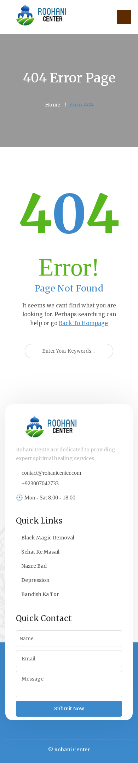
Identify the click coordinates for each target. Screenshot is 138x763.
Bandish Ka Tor (40, 594)
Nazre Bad (34, 566)
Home (52, 105)
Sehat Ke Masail (40, 552)
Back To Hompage (83, 323)
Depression (35, 580)
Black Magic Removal (47, 537)
